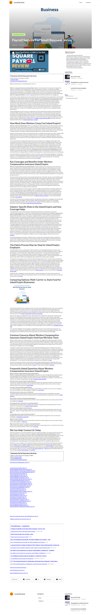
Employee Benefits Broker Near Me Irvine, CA (21, 469)
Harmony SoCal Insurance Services (19, 81)
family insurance (39, 270)
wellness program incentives (41, 195)
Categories (88, 2)
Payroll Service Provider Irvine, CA (18, 490)
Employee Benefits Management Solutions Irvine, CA (22, 506)
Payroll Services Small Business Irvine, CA (19, 462)
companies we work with (22, 417)
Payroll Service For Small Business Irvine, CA (20, 485)
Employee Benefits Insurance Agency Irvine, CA (21, 484)
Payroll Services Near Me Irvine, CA (18, 473)
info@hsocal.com (18, 458)
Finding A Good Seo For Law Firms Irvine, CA (20, 519)
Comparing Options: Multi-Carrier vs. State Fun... (77, 62)
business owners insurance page (42, 118)
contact (36, 448)
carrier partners (24, 450)
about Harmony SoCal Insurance (34, 203)
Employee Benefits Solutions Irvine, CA (19, 505)
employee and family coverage (30, 119)
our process (41, 390)
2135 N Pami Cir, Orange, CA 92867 (21, 445)
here (39, 158)
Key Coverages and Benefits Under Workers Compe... (78, 58)
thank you (40, 448)
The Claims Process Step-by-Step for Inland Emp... (77, 60)
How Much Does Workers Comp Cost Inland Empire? (78, 56)
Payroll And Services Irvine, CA (17, 494)
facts (45, 233)
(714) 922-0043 (14, 79)
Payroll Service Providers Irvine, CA (18, 468)
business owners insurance (40, 379)
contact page (30, 385)
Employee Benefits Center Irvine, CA (18, 474)
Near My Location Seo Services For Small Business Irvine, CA (24, 516)
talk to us (52, 365)
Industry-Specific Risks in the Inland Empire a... (76, 59)
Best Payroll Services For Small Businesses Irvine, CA (22, 472)
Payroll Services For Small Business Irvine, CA (20, 481)
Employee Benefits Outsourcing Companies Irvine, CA (22, 470)
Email (60, 579)
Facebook (28, 579)
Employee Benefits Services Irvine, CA (19, 476)
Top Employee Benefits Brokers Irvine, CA (20, 480)
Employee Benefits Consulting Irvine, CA (19, 477)
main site (21, 401)
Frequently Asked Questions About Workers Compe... (78, 65)
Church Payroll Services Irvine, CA (18, 488)
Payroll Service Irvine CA (18, 34)
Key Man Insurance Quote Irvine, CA (18, 503)
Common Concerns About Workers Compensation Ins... (78, 63)
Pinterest (49, 579)
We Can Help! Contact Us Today (73, 66)
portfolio (12, 235)
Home (80, 2)
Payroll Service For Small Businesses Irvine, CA (21, 483)
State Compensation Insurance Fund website (32, 313)
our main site (19, 197)
